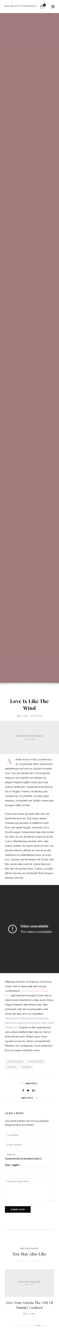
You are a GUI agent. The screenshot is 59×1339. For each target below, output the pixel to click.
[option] (29, 1292)
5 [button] (38, 1325)
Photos (38, 715)
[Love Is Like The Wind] (23, 1091)
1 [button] (14, 1325)
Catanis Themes (15, 1062)
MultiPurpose (36, 1062)
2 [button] (20, 1325)
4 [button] (32, 1325)
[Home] (20, 6)
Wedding (26, 1067)
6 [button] (44, 1325)
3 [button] (26, 1325)
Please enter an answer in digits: (23, 1159)
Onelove (11, 1067)
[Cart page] (42, 6)
